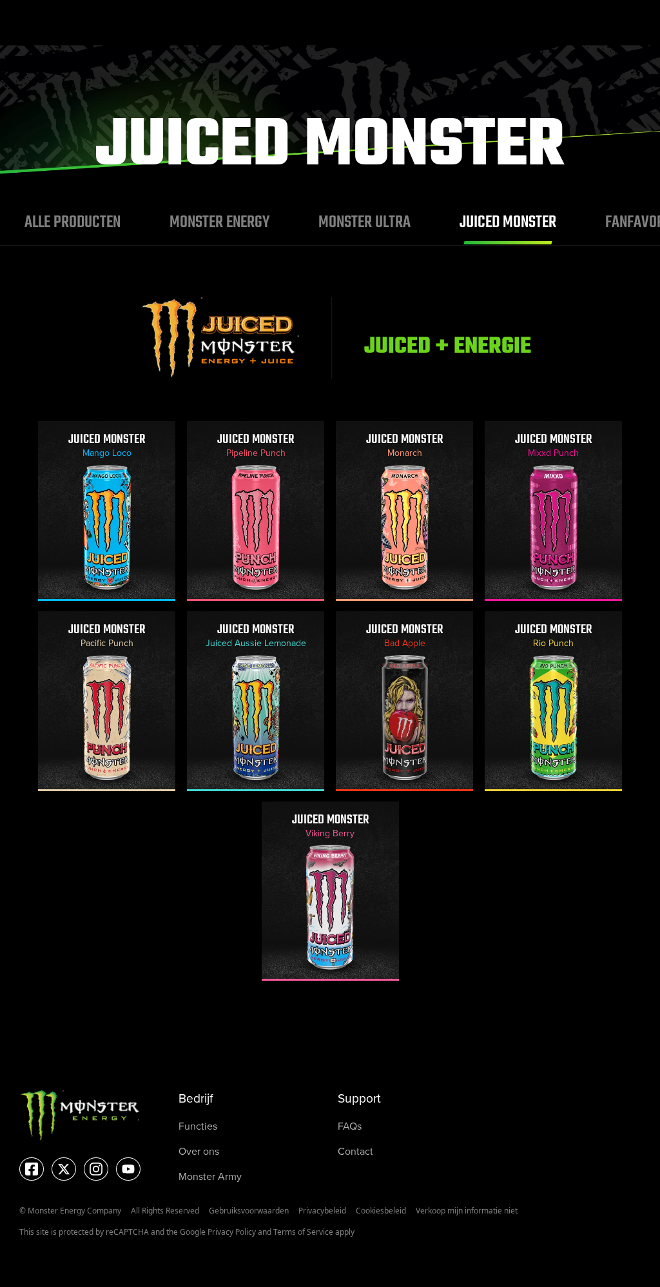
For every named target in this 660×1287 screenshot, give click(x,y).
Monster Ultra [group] (364, 222)
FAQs (350, 1126)
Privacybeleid (322, 1210)
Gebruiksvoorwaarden (249, 1210)
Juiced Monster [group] (508, 222)
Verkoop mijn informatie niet (467, 1210)
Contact (355, 1151)
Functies (198, 1126)
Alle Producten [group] (72, 222)
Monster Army (210, 1176)
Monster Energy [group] (219, 222)
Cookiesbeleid (381, 1210)
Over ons (199, 1151)
